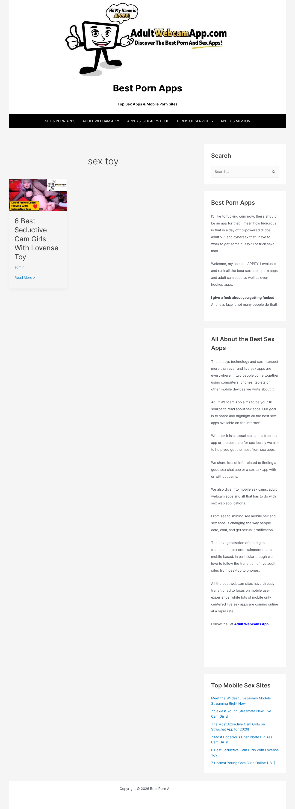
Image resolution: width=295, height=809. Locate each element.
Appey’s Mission (235, 121)
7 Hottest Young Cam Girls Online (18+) (243, 763)
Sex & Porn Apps (60, 121)
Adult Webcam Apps (101, 121)
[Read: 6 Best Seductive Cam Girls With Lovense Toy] (38, 194)
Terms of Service (192, 121)
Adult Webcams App (251, 624)
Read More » (25, 278)
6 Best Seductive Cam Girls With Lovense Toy (36, 239)
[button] (211, 121)
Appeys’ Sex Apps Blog (148, 121)
